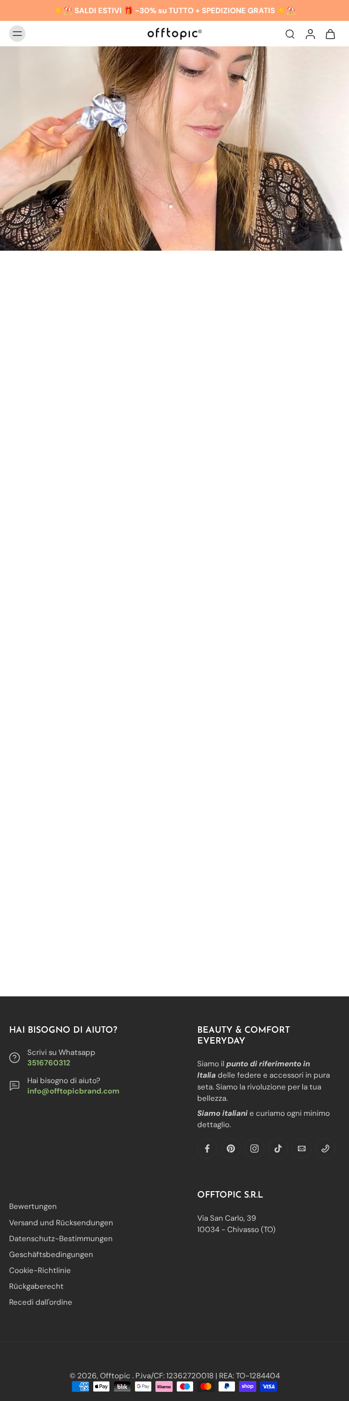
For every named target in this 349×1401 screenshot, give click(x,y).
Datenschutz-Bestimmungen (61, 1238)
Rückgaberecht (36, 1286)
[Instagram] (254, 1148)
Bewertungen (33, 1206)
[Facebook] (207, 1148)
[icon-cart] (330, 34)
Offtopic (116, 1376)
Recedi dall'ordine (40, 1302)
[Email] (302, 1148)
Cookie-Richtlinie (40, 1270)
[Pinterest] (231, 1148)
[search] (290, 34)
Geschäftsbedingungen (51, 1254)
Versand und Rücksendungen (61, 1222)
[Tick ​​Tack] (278, 1148)
